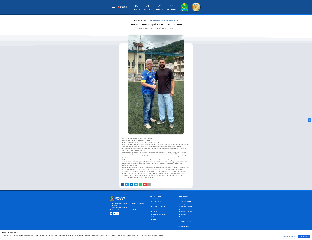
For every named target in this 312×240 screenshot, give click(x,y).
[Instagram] (117, 213)
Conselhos (159, 9)
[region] (156, 235)
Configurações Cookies (289, 236)
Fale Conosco (171, 9)
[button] (122, 184)
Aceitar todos (304, 236)
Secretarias (148, 9)
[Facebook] (111, 213)
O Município (136, 9)
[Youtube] (114, 213)
